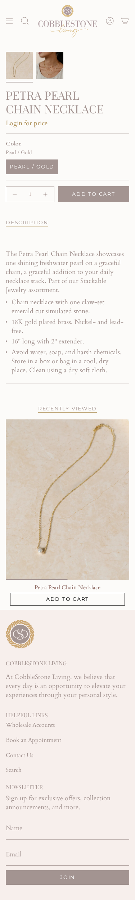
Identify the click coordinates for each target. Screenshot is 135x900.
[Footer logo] (20, 634)
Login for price (27, 123)
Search (14, 770)
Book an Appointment (33, 740)
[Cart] (124, 21)
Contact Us (19, 755)
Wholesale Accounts (30, 725)
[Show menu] (9, 21)
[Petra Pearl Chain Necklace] (67, 499)
